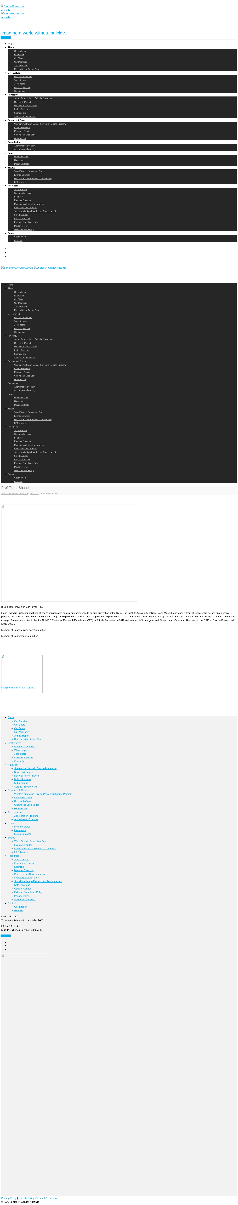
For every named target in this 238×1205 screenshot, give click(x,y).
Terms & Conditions (46, 1198)
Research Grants (22, 131)
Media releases (21, 156)
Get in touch (20, 237)
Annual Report (21, 65)
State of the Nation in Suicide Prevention (33, 98)
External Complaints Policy (27, 222)
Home (11, 44)
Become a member (23, 76)
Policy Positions (21, 109)
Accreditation (14, 142)
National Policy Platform (25, 105)
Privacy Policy (21, 226)
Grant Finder (20, 138)
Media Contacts (21, 164)
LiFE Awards (20, 182)
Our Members (20, 62)
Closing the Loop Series (25, 135)
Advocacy (12, 95)
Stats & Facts (20, 189)
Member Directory (22, 200)
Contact (11, 233)
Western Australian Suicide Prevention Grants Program (40, 124)
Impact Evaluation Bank (25, 207)
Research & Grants (17, 120)
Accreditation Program (24, 146)
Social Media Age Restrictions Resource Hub (35, 211)
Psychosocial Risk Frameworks (29, 204)
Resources (13, 186)
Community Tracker (23, 193)
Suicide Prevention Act (25, 116)
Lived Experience (22, 87)
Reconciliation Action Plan (26, 69)
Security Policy (26, 1198)
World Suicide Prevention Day (28, 171)
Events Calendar (22, 175)
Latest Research (22, 127)
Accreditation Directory (25, 149)
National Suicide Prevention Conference (32, 178)
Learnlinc (18, 197)
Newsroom (19, 160)
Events (11, 167)
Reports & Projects (23, 102)
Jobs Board (19, 84)
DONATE (6, 936)
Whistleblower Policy (24, 229)
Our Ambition (20, 51)
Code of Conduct (22, 218)
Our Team (18, 58)
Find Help (6, 37)
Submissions (20, 113)
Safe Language (21, 215)
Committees (20, 91)
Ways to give (20, 80)
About (11, 47)
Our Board (19, 54)
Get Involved (14, 73)
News (10, 153)
